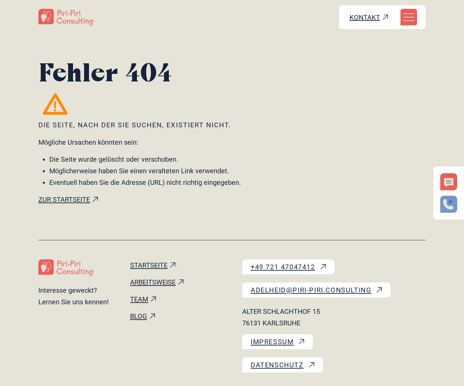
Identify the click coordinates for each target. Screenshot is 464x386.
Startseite (148, 265)
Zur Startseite (64, 199)
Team (139, 299)
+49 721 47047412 (283, 267)
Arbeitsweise (153, 282)
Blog (138, 316)
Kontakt (365, 17)
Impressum (272, 342)
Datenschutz (277, 365)
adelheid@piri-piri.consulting (311, 290)
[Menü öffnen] (408, 17)
